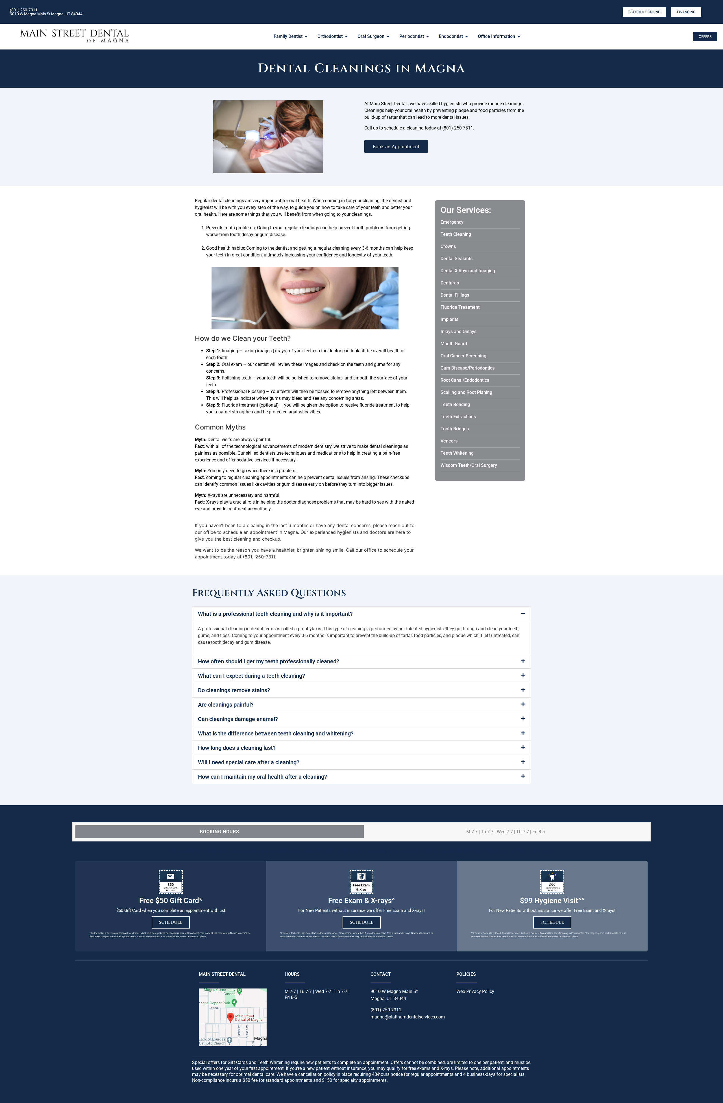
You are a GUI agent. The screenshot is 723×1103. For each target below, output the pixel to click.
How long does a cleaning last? (237, 747)
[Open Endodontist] (466, 36)
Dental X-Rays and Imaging (468, 270)
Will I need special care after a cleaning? (248, 762)
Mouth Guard (454, 343)
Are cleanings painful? (226, 704)
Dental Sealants (456, 258)
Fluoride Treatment (460, 307)
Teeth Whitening (457, 453)
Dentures (450, 283)
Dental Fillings (455, 295)
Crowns (448, 246)
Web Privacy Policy (475, 991)
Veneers (449, 441)
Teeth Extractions (458, 416)
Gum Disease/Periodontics (468, 368)
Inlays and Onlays (458, 331)
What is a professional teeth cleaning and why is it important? (275, 613)
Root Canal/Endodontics (465, 380)
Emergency (452, 222)
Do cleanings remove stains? (234, 690)
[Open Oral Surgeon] (388, 36)
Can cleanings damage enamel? (238, 719)
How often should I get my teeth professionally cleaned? (268, 661)
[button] (361, 614)
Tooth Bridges (455, 428)
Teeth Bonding (455, 404)
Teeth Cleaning (456, 234)
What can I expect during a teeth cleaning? (251, 675)
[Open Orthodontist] (346, 36)
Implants (449, 319)
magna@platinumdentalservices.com (408, 1017)
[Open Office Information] (519, 36)
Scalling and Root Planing (466, 392)
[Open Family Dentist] (306, 36)
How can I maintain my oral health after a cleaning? (262, 776)
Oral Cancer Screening (463, 356)
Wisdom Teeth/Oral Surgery (469, 465)
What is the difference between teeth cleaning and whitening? (276, 733)
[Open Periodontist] (427, 36)
